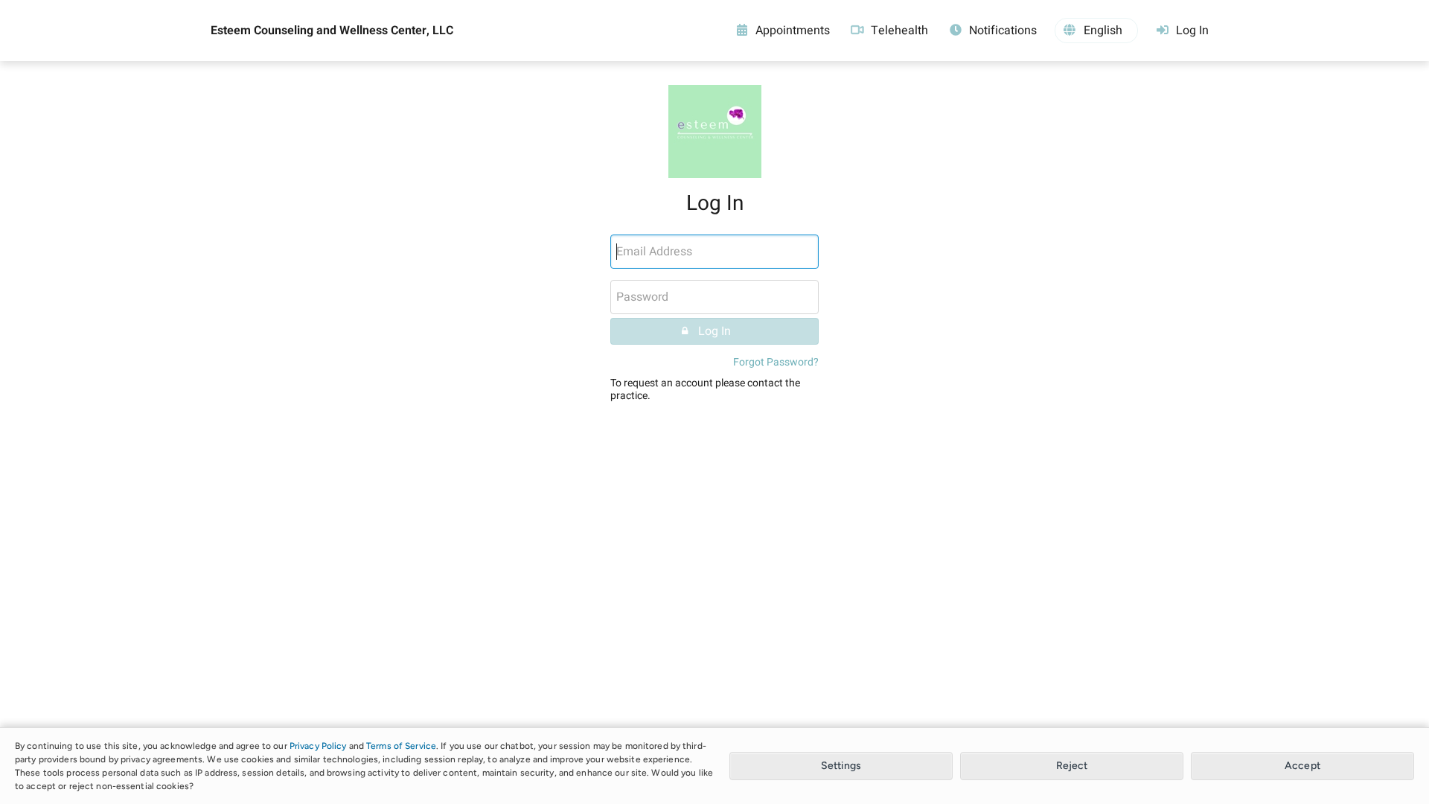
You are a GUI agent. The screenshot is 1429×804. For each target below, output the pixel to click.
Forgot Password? (776, 362)
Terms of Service (401, 746)
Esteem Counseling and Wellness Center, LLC (332, 30)
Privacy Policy (318, 746)
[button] (1096, 30)
